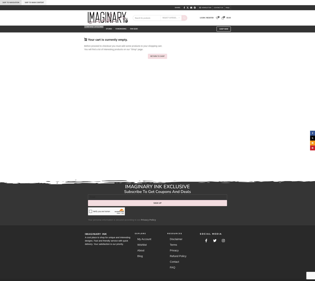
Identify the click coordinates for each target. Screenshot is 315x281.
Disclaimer (176, 239)
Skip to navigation (10, 2)
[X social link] (187, 8)
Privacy (174, 250)
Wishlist (142, 244)
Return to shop (157, 56)
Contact (174, 261)
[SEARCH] (184, 18)
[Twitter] (215, 240)
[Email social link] (191, 8)
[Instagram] (223, 240)
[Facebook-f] (206, 240)
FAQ (172, 267)
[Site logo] (108, 17)
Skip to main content (34, 2)
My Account (144, 239)
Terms (173, 244)
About (140, 250)
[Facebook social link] (184, 8)
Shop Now (223, 29)
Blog (140, 256)
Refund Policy (178, 256)
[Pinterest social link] (195, 8)
